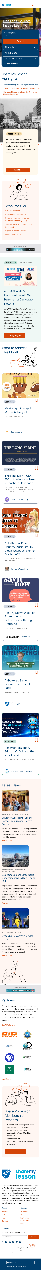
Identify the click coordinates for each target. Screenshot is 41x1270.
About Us (5, 1212)
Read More (18, 170)
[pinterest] (13, 1242)
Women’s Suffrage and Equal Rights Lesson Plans (21, 85)
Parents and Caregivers (14, 214)
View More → (6, 1079)
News (22, 1223)
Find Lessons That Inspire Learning (17, 23)
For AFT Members (12, 234)
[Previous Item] (1, 145)
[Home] (6, 5)
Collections (24, 1212)
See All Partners (7, 1025)
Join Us (15, 1151)
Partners (5, 1215)
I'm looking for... (9, 33)
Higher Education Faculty (15, 231)
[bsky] (23, 1242)
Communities (25, 1215)
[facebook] (3, 1242)
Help (3, 1218)
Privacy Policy (22, 1266)
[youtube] (17, 1242)
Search (21, 41)
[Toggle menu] (37, 5)
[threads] (20, 1242)
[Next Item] (39, 145)
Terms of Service (11, 1266)
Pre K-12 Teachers (12, 211)
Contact (5, 1221)
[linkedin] (10, 1242)
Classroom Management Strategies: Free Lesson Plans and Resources (20, 93)
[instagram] (6, 1242)
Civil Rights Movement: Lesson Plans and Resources (22, 88)
